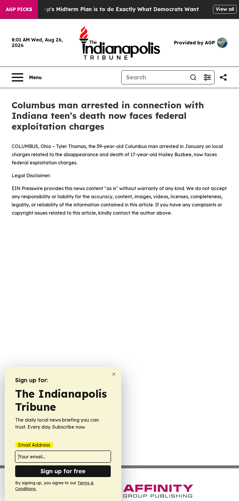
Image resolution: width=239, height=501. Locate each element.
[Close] (114, 374)
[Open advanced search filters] (207, 77)
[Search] (193, 77)
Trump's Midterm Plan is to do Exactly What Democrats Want (116, 9)
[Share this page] (223, 77)
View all (225, 9)
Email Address (34, 445)
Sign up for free (63, 471)
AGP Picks (19, 9)
